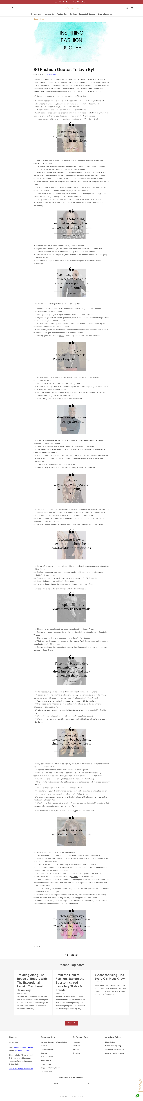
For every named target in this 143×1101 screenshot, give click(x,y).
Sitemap (44, 1053)
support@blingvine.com (23, 1047)
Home (35, 19)
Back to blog (72, 955)
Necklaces (76, 1042)
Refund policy (46, 1060)
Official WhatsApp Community (21, 1069)
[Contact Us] (137, 1095)
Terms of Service (47, 1057)
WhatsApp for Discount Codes (141, 1084)
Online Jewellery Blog (113, 1046)
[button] (12, 8)
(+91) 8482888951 (22, 1050)
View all (71, 1023)
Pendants (76, 1046)
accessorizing (38, 91)
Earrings (76, 1049)
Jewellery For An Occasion (114, 1053)
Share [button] (38, 947)
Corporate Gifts (46, 1071)
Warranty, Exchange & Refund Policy (54, 1042)
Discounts (44, 1046)
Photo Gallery (110, 1042)
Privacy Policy (46, 1064)
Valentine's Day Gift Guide (114, 1049)
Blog (42, 19)
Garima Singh (52, 74)
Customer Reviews (47, 1049)
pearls (61, 336)
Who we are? (13, 1042)
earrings (74, 876)
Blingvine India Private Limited (74, 1096)
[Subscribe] (88, 1083)
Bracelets (76, 1053)
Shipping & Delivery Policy (50, 1068)
